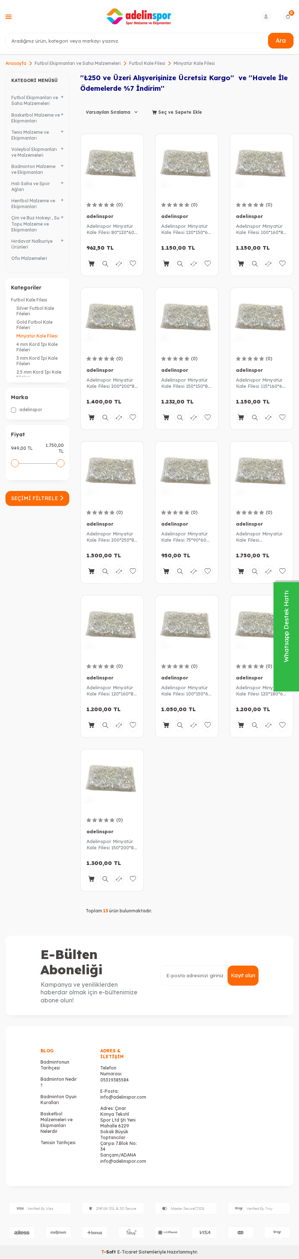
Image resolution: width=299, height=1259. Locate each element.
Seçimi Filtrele (34, 498)
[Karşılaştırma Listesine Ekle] (119, 263)
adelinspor (30, 409)
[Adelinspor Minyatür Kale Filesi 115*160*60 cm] (261, 319)
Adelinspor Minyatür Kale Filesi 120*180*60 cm (261, 691)
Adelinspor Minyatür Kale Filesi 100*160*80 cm (261, 229)
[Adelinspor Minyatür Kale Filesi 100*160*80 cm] (261, 165)
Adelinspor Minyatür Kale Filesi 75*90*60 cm (184, 537)
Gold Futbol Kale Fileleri (34, 324)
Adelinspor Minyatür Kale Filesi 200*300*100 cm (259, 537)
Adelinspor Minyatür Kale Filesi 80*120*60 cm (110, 229)
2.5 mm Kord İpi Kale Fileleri (38, 374)
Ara (281, 40)
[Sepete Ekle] (91, 263)
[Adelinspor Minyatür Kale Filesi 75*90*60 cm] (187, 473)
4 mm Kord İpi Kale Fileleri (37, 347)
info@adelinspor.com (123, 1097)
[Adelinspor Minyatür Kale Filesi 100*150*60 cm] (187, 627)
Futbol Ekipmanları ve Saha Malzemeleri (78, 63)
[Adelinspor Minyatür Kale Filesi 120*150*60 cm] (187, 165)
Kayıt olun (243, 975)
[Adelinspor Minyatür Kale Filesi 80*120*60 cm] (112, 165)
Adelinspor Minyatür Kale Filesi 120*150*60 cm (186, 229)
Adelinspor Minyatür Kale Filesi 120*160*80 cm (111, 691)
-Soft (109, 1252)
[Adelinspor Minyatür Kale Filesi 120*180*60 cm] (261, 627)
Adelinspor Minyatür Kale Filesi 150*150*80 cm (186, 383)
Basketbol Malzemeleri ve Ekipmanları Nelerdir (56, 1122)
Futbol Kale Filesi (147, 63)
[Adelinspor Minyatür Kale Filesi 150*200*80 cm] (112, 780)
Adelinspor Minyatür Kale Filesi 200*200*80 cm (111, 383)
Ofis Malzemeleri (29, 258)
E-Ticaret (127, 1252)
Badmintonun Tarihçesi (54, 1065)
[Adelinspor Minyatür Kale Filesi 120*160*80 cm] (112, 627)
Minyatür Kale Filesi (37, 336)
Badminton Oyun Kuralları (58, 1099)
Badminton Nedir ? (58, 1082)
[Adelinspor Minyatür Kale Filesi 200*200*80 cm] (112, 319)
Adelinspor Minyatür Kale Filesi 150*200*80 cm (111, 844)
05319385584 (114, 1080)
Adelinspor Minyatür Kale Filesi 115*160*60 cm (260, 383)
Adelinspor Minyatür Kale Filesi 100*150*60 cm (186, 691)
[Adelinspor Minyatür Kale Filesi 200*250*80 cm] (112, 473)
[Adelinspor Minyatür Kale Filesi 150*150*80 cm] (187, 319)
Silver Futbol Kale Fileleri (35, 310)
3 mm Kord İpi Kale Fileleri (37, 360)
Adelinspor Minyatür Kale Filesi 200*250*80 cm (111, 537)
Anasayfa (15, 63)
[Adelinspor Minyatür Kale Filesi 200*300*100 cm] (261, 473)
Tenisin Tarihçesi (57, 1142)
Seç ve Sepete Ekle (179, 112)
